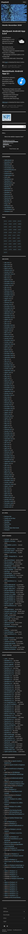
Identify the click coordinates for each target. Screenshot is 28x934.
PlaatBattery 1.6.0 (9, 727)
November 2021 (8, 315)
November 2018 (8, 355)
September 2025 (8, 274)
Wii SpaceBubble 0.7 (9, 598)
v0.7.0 (14, 224)
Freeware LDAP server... (10, 552)
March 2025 (7, 279)
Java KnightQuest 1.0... (10, 702)
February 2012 (8, 429)
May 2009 (7, 491)
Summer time (8, 645)
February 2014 (8, 402)
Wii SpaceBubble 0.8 (9, 600)
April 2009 (7, 493)
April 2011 (7, 448)
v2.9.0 (9, 246)
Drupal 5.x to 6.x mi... (10, 601)
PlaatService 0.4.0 (9, 692)
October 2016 (7, 368)
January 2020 (7, 338)
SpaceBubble (7, 207)
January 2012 (7, 431)
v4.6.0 (5, 249)
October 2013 (7, 410)
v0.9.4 (5, 229)
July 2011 (6, 442)
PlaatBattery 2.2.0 (9, 681)
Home (5, 908)
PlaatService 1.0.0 (9, 721)
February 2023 (8, 302)
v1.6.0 (5, 238)
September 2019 (8, 344)
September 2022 (8, 312)
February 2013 (8, 416)
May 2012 (6, 423)
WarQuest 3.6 (13, 848)
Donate (6, 639)
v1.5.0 (18, 235)
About (6, 620)
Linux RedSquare (9, 632)
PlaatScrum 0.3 (12, 821)
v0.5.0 (5, 224)
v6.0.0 (5, 252)
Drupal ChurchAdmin (10, 649)
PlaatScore (7, 194)
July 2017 (6, 359)
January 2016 (7, 384)
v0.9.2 (14, 226)
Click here (4, 102)
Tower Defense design (10, 567)
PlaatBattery (7, 179)
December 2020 (8, 325)
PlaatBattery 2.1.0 (9, 700)
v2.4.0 (5, 243)
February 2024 (8, 291)
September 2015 (8, 391)
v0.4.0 (19, 221)
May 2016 (7, 376)
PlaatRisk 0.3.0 (8, 683)
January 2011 (7, 454)
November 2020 (8, 327)
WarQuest (4, 67)
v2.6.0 (14, 243)
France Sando (8, 861)
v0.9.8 (5, 232)
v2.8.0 (5, 246)
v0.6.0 (10, 224)
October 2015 (7, 389)
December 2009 (8, 478)
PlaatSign (7, 200)
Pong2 (6, 203)
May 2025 (7, 277)
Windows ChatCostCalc (10, 647)
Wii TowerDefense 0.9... (10, 581)
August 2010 (7, 463)
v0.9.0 (5, 226)
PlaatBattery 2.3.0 (9, 694)
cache (5, 658)
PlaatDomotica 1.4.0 (9, 745)
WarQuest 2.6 (13, 888)
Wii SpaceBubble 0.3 (9, 596)
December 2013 (8, 406)
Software (6, 539)
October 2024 (8, 285)
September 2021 (8, 317)
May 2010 (6, 469)
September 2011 (8, 438)
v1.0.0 (14, 232)
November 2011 (8, 435)
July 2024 (6, 287)
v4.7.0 (10, 249)
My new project (8, 562)
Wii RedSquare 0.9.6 (9, 617)
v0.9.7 (19, 229)
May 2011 (6, 446)
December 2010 (8, 455)
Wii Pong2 (7, 571)
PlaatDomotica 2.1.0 (9, 744)
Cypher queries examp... (10, 751)
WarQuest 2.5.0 (14, 891)
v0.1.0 (5, 221)
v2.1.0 (8, 107)
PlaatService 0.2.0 (9, 674)
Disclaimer (7, 624)
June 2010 (7, 467)
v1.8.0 (14, 238)
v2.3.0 (18, 241)
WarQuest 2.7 (13, 884)
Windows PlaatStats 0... (10, 577)
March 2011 (7, 450)
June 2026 (7, 264)
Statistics (6, 630)
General (19, 65)
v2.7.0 (19, 243)
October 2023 (8, 296)
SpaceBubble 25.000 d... (10, 545)
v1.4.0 (14, 235)
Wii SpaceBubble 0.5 (9, 590)
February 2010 (8, 474)
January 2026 (8, 272)
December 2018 (8, 353)
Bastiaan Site (7, 516)
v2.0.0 (5, 241)
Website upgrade (8, 603)
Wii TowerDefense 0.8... (10, 605)
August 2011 (7, 440)
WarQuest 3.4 (15, 854)
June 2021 (7, 321)
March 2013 (7, 414)
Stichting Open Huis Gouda (11, 528)
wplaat (6, 783)
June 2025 (7, 276)
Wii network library (9, 560)
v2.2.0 (9, 67)
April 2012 (7, 425)
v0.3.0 (14, 221)
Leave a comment (15, 67)
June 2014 (7, 397)
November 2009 (8, 480)
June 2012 (7, 421)
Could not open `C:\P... (10, 613)
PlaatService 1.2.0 (9, 685)
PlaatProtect (7, 190)
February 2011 (8, 452)
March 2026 (7, 268)
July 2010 (6, 465)
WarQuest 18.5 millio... (10, 594)
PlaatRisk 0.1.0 (8, 679)
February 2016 (8, 382)
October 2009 (8, 482)
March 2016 (7, 380)
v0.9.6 (14, 229)
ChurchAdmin (8, 167)
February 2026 (8, 270)
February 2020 (8, 336)
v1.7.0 (9, 238)
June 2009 (7, 490)
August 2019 (7, 346)
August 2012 (7, 418)
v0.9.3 (19, 226)
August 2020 (7, 330)
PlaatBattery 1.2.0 (9, 708)
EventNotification (9, 169)
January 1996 (7, 507)
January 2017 (7, 363)
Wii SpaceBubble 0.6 (9, 575)
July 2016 (6, 374)
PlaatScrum (7, 196)
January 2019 (7, 351)
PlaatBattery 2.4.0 (9, 670)
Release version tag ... (10, 713)
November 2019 (8, 340)
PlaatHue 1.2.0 (8, 668)
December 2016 (8, 365)
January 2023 (7, 304)
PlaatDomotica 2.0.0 (9, 740)
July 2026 (6, 262)
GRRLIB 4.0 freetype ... (10, 541)
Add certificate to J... (9, 738)
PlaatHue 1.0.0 (8, 675)
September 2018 (8, 357)
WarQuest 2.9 (13, 871)
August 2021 (7, 319)
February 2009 (8, 497)
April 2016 (7, 378)
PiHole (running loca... (10, 725)
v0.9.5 (10, 229)
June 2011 (6, 444)
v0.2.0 (9, 221)
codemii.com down (9, 641)
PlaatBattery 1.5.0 (9, 723)
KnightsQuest (8, 175)
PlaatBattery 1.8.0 (9, 687)
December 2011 (8, 433)
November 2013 (8, 408)
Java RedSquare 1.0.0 (9, 691)
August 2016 (7, 372)
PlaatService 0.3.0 (9, 672)
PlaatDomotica (8, 183)
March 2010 (7, 473)
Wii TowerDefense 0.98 (16, 782)
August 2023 (7, 298)
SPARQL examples (9, 747)
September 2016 (8, 370)
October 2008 (8, 505)
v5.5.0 (19, 249)
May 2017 (6, 361)
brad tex (6, 802)
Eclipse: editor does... (10, 588)
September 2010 (8, 461)
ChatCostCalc (7, 166)
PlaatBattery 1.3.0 (9, 706)
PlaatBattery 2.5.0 (9, 728)
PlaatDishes (7, 181)
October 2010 (7, 459)
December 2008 (8, 501)
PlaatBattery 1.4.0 (9, 719)
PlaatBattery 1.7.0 (9, 698)
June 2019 (7, 348)
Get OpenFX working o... (10, 704)
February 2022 (8, 313)
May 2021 (6, 323)
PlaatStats (7, 202)
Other (4, 918)
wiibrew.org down (9, 622)
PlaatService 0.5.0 (9, 666)
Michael (6, 838)
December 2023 (8, 293)
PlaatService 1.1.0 (8, 696)
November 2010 (8, 457)
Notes (6, 177)
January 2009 (8, 499)
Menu (24, 2)
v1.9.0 (18, 238)
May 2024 (7, 289)
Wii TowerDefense (9, 564)
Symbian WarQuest (9, 637)
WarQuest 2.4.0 (14, 893)
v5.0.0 (14, 249)
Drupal (6, 615)
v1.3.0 (9, 235)
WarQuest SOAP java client (17, 783)
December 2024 (8, 281)
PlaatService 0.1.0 (9, 662)
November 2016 (8, 366)
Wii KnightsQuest (9, 609)
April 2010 (7, 471)
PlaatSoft (5, 2)
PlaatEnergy (7, 184)
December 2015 (8, 385)
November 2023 (8, 294)
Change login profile (9, 643)
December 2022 (8, 306)
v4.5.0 (19, 246)
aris (5, 821)
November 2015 (8, 387)
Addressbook (7, 160)
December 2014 (8, 395)
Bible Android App (9, 734)
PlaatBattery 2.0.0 (9, 715)
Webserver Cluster (9, 844)
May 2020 (7, 332)
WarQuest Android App (10, 611)
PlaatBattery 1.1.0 (9, 709)
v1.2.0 (5, 235)
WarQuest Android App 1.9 (17, 865)
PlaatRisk (6, 192)
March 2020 (7, 334)
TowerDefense (8, 209)
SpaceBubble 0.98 (15, 842)
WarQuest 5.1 (13, 823)
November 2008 (8, 503)
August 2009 (7, 486)
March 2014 (7, 401)
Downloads (7, 619)
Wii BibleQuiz (8, 565)
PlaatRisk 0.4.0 (8, 660)
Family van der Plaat (9, 518)
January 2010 (7, 476)
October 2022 (8, 310)
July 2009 (6, 488)
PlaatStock (7, 742)
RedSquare (7, 205)
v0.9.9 (10, 232)
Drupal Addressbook (9, 584)
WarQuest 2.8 (13, 872)
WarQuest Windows (9, 592)
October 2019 (7, 342)
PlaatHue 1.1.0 (8, 730)
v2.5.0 (9, 243)
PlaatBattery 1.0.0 (9, 711)
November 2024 (8, 283)
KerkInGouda (8, 173)
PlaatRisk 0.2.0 (8, 677)
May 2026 (7, 266)
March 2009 (7, 495)
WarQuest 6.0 (12, 789)
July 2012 (6, 419)
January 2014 (7, 404)
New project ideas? (9, 550)
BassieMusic (20, 105)
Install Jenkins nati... (9, 749)
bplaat (5, 65)
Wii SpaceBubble (8, 569)
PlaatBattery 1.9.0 (9, 689)
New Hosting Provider (16, 810)
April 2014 (7, 399)
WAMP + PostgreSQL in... (11, 556)
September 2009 (8, 484)
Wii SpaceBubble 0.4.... (10, 586)
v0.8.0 (19, 224)
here (6, 62)
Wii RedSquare (8, 573)
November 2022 (8, 308)
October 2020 (8, 329)
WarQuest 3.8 (14, 836)
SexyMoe (6, 836)
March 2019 (7, 349)
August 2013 (7, 412)
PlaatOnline (7, 188)
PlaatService (7, 198)
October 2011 (7, 437)
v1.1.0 (19, 232)
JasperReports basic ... (10, 548)
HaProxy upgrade (9, 736)
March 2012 (7, 427)
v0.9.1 (10, 226)
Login (4, 921)
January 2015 (7, 393)
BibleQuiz (7, 164)
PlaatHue (6, 186)
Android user (7, 855)
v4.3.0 (14, 246)
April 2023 (7, 300)
